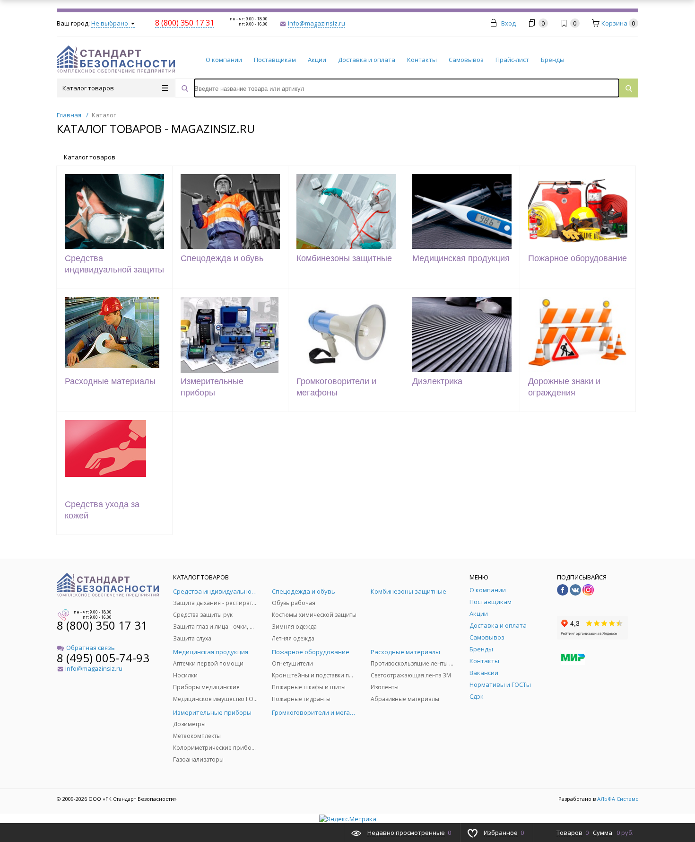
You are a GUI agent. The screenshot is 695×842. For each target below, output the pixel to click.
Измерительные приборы (212, 387)
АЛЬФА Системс (617, 798)
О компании (224, 59)
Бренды (553, 59)
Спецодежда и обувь (222, 258)
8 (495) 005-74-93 (103, 658)
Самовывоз (466, 59)
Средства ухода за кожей (102, 510)
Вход (508, 23)
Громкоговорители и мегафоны (336, 387)
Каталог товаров (88, 88)
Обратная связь (90, 647)
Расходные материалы (110, 381)
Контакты (422, 59)
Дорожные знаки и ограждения (564, 387)
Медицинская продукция (461, 258)
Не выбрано (110, 23)
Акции (317, 59)
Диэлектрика (437, 381)
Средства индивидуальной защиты (114, 264)
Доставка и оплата (366, 59)
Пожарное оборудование (577, 258)
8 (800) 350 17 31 (102, 625)
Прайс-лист (512, 59)
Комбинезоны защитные (344, 258)
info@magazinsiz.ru (316, 23)
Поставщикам (275, 59)
